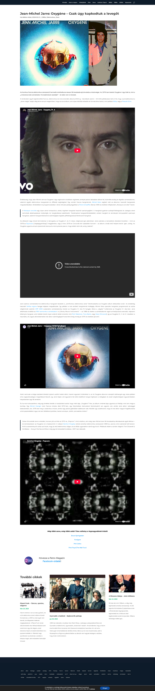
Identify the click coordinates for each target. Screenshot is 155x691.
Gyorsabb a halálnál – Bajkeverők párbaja (66, 616)
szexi (90, 674)
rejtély (40, 674)
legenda (96, 670)
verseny (50, 677)
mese (109, 670)
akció (22, 670)
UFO (39, 677)
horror (61, 670)
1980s (110, 2)
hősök (78, 670)
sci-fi (66, 674)
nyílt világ (23, 674)
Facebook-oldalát (51, 561)
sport (85, 674)
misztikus (115, 670)
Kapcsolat (128, 2)
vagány (44, 677)
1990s (115, 2)
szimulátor (96, 674)
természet (122, 674)
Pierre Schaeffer (84, 205)
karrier (89, 670)
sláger (80, 674)
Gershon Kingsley (69, 424)
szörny (109, 674)
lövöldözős (103, 670)
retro (45, 674)
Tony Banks (87, 314)
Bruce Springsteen (77, 536)
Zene (94, 2)
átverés (68, 677)
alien (27, 670)
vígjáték (57, 677)
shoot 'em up (73, 674)
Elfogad (105, 688)
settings (92, 689)
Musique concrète (30, 211)
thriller (22, 677)
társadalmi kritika (31, 677)
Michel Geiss (96, 202)
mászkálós (128, 670)
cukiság (45, 670)
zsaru (62, 677)
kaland (84, 670)
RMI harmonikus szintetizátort (46, 311)
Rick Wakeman (77, 314)
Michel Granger (35, 406)
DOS (50, 670)
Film (89, 2)
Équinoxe (29, 224)
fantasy (55, 670)
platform (30, 674)
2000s (121, 2)
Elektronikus (51, 17)
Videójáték (82, 2)
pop (36, 674)
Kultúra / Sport (102, 2)
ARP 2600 (39, 309)
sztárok (103, 674)
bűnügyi (32, 670)
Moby (115, 101)
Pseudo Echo (126, 101)
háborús (73, 670)
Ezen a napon (73, 2)
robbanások (60, 674)
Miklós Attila (27, 17)
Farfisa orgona (32, 306)
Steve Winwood (101, 314)
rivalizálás (51, 674)
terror (129, 674)
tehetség (115, 674)
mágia (121, 670)
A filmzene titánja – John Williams (122, 596)
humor (66, 670)
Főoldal (64, 2)
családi (38, 670)
